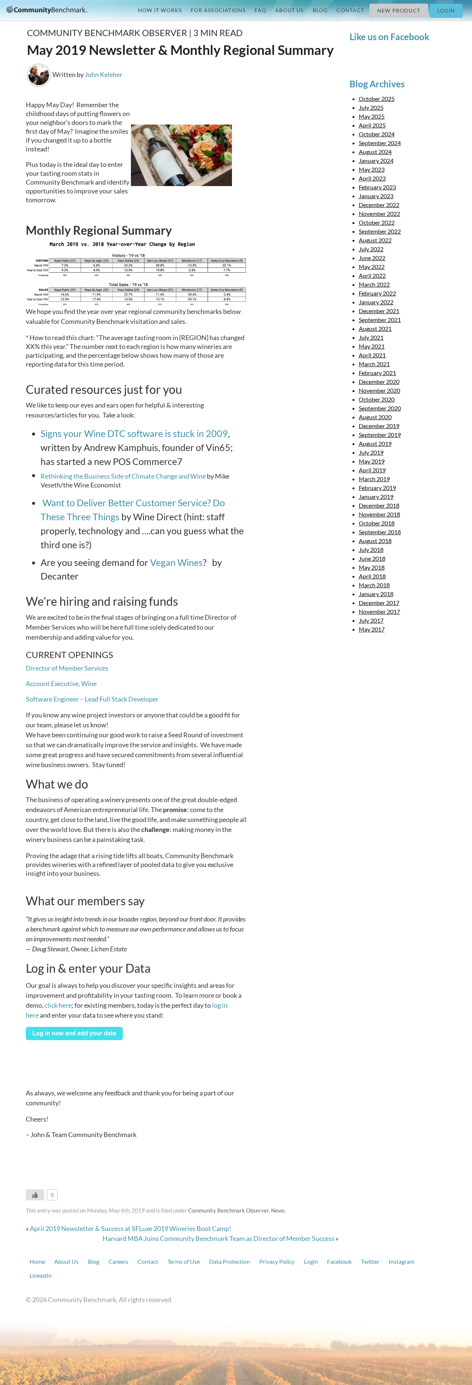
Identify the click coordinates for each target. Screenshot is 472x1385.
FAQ (260, 10)
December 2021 (379, 310)
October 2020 (377, 399)
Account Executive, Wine (61, 683)
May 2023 (372, 169)
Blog (320, 10)
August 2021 (375, 328)
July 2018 (371, 549)
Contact (350, 10)
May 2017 (372, 629)
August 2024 (375, 151)
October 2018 (377, 523)
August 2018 (375, 540)
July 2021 (371, 337)
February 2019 (377, 487)
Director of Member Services (67, 668)
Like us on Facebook (389, 36)
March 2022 (374, 284)
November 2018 (379, 514)
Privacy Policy (277, 1261)
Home (37, 1261)
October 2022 (377, 222)
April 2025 (372, 125)
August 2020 (375, 416)
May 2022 (372, 266)
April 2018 (372, 576)
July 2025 (371, 107)
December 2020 (379, 381)
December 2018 (379, 505)
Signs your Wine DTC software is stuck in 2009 (134, 433)
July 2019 (371, 452)
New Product (398, 10)
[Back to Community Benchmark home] (47, 9)
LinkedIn (41, 1275)
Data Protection (229, 1261)
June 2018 (372, 558)
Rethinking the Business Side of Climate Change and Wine (123, 476)
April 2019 (372, 469)
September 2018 (380, 531)
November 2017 (379, 611)
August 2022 (375, 240)
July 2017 (371, 620)
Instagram (401, 1261)
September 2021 (380, 319)
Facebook (339, 1261)
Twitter (370, 1261)
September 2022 (380, 231)
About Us (289, 10)
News (278, 1210)
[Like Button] (35, 1194)
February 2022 (377, 293)
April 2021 (372, 355)
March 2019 (374, 478)
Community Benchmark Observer (228, 1210)
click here (58, 1005)
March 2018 (374, 584)
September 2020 (380, 408)
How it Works (160, 10)
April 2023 (372, 178)
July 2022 (371, 248)
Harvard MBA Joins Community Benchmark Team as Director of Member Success (218, 1238)
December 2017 (379, 602)
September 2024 (380, 142)
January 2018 (376, 593)
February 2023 (377, 186)
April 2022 (372, 275)
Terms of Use (183, 1261)
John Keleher (103, 74)
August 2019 (375, 443)
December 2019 (379, 425)
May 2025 (372, 116)
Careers (118, 1261)
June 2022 (372, 257)
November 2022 (379, 213)
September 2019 (380, 434)
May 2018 (372, 567)
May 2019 (372, 461)
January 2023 (376, 195)
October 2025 (377, 98)
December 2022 (379, 204)
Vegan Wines (176, 562)
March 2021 (374, 363)
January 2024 (376, 160)
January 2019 (376, 496)
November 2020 (379, 390)
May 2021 (372, 346)
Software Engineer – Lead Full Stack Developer (92, 699)
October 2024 (377, 133)
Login (446, 10)
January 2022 (376, 301)
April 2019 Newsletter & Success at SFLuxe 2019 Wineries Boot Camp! (130, 1228)
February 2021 (377, 372)
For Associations (218, 10)
